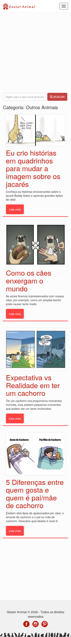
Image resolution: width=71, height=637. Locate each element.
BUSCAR (59, 97)
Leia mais (15, 209)
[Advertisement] (35, 52)
